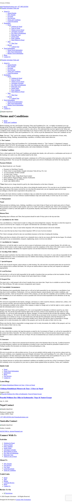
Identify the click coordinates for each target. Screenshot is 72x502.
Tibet (9, 41)
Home (5, 121)
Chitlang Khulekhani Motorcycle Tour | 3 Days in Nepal (21, 389)
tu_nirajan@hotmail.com (15, 431)
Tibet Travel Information (15, 52)
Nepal (9, 25)
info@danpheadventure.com (19, 417)
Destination (7, 23)
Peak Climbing (15, 38)
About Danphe (12, 13)
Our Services (11, 18)
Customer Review (9, 483)
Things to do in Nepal (17, 30)
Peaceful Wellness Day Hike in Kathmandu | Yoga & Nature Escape (26, 398)
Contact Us (7, 57)
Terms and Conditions (14, 20)
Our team (10, 16)
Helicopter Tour (16, 35)
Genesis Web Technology (23, 499)
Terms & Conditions (10, 470)
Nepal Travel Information (15, 50)
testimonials (7, 373)
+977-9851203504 (5, 417)
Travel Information (9, 48)
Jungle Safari (15, 36)
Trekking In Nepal (16, 26)
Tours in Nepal (15, 28)
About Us (7, 11)
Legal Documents (13, 21)
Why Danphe (11, 15)
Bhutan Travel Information (15, 53)
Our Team (7, 467)
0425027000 (4, 431)
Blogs (5, 55)
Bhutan (10, 45)
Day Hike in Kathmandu (18, 33)
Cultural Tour (15, 46)
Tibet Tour (14, 43)
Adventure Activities (17, 31)
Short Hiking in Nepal (17, 40)
